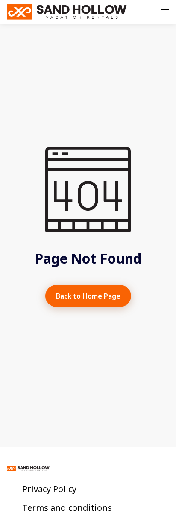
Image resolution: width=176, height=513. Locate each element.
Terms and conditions (67, 508)
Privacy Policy (49, 489)
